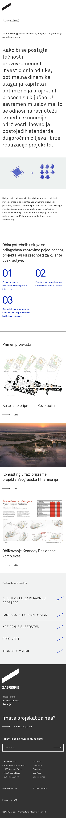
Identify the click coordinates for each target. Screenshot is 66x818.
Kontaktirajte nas (23, 727)
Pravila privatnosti (9, 788)
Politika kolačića (40, 788)
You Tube (37, 773)
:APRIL (16, 800)
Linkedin (37, 761)
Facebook (37, 769)
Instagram (37, 765)
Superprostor (39, 777)
